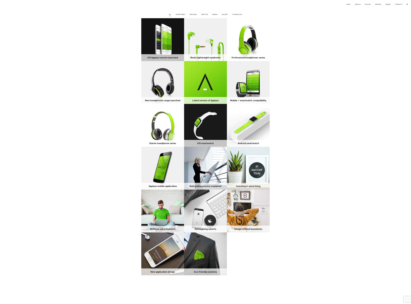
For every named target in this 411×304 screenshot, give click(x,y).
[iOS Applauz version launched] (162, 39)
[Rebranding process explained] (205, 168)
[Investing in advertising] (248, 168)
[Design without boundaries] (248, 211)
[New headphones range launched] (162, 82)
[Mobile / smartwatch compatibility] (248, 82)
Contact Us (398, 4)
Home (348, 4)
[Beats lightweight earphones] (205, 39)
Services (368, 4)
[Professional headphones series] (248, 39)
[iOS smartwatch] (205, 125)
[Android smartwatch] (248, 125)
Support (388, 4)
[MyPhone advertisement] (162, 211)
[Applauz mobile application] (162, 168)
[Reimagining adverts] (205, 211)
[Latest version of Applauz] (205, 82)
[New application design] (162, 253)
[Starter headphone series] (162, 125)
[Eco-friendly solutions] (205, 253)
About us (358, 4)
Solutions (378, 4)
